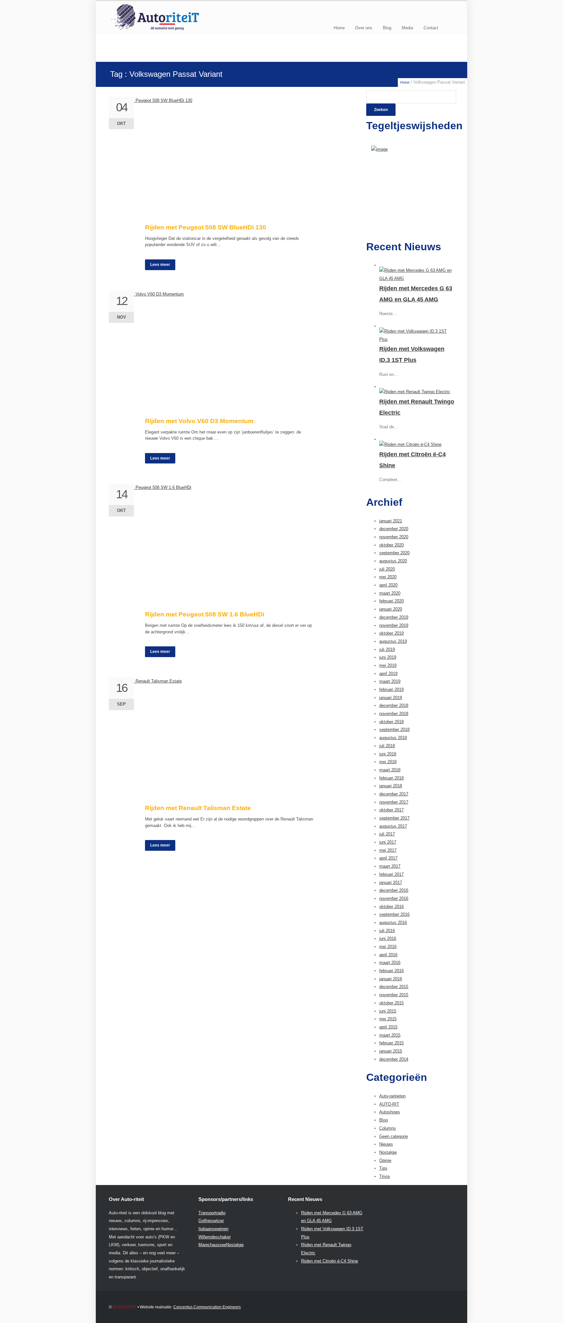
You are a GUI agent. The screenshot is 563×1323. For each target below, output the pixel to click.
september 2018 (394, 729)
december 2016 (393, 890)
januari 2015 (390, 1051)
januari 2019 (390, 697)
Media (407, 27)
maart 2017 (389, 866)
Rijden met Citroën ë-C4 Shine (329, 1261)
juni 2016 (387, 938)
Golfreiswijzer (211, 1220)
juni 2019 (387, 657)
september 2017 (394, 818)
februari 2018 (391, 778)
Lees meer (160, 264)
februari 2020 (391, 601)
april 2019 (388, 673)
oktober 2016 (391, 906)
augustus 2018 (393, 737)
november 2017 (393, 802)
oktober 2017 (391, 809)
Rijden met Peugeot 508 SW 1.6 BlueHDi (204, 614)
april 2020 (388, 585)
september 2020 (394, 552)
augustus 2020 (393, 560)
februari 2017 (391, 874)
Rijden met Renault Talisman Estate (198, 808)
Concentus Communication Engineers (207, 1307)
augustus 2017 (393, 826)
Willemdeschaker (214, 1236)
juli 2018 (387, 745)
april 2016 (388, 954)
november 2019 (393, 625)
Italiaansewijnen (213, 1228)
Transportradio (211, 1212)
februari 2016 (391, 970)
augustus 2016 (393, 922)
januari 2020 (390, 609)
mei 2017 (388, 850)
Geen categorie (393, 1136)
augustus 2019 (393, 641)
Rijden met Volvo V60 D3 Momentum (199, 421)
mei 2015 (388, 1018)
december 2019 (393, 617)
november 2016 (393, 898)
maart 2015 (389, 1035)
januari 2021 (390, 520)
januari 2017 (390, 882)
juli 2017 (387, 834)
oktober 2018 (391, 721)
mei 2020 (388, 576)
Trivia (384, 1176)
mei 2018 (388, 761)
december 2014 (393, 1059)
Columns (387, 1128)
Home (339, 27)
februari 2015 (391, 1042)
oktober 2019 (391, 633)
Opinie (385, 1160)
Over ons (363, 27)
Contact (431, 27)
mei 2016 (388, 946)
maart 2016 (389, 962)
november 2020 (393, 536)
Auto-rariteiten (392, 1096)
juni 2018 (387, 753)
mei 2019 (388, 665)
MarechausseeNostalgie (221, 1244)
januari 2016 (390, 978)
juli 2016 (387, 930)
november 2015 (393, 994)
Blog (387, 27)
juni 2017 (387, 842)
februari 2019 (391, 689)
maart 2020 (389, 593)
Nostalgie (388, 1152)
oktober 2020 (391, 545)
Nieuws (386, 1144)
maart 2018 (389, 769)
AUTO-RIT (389, 1104)
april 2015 (388, 1027)
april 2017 (388, 858)
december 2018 (393, 705)
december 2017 (393, 794)
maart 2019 (389, 681)
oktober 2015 (391, 1002)
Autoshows (389, 1111)
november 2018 (393, 713)
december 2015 (393, 986)
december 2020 (393, 528)
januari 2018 (390, 785)
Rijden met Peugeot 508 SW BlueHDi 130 (205, 227)
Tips (383, 1168)
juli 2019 (387, 649)
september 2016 (394, 914)
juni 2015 (387, 1011)
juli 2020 (387, 569)
